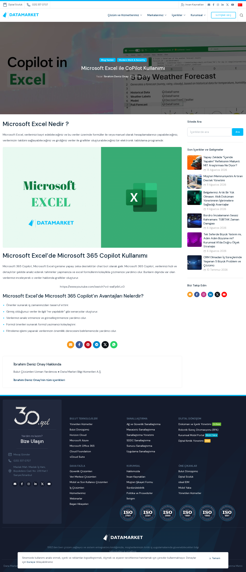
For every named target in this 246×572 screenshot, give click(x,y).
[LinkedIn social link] (222, 4)
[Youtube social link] (232, 4)
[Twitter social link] (227, 4)
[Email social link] (208, 4)
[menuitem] (240, 5)
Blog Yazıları (107, 59)
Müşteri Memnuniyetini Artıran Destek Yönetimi (223, 178)
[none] (240, 5)
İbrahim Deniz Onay (116, 76)
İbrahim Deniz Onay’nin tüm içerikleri (39, 380)
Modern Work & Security (132, 59)
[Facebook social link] (213, 4)
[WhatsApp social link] (113, 344)
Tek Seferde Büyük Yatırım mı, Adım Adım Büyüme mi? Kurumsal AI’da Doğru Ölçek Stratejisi (222, 240)
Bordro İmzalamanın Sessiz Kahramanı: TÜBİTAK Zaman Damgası (221, 219)
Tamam (216, 558)
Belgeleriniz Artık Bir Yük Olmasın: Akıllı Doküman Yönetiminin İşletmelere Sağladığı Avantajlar (218, 198)
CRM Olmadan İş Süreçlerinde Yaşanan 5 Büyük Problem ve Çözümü (222, 261)
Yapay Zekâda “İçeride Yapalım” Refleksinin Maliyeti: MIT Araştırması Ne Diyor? (221, 161)
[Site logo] (21, 15)
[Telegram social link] (96, 344)
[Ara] (241, 15)
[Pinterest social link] (87, 344)
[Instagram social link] (218, 4)
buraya (31, 562)
